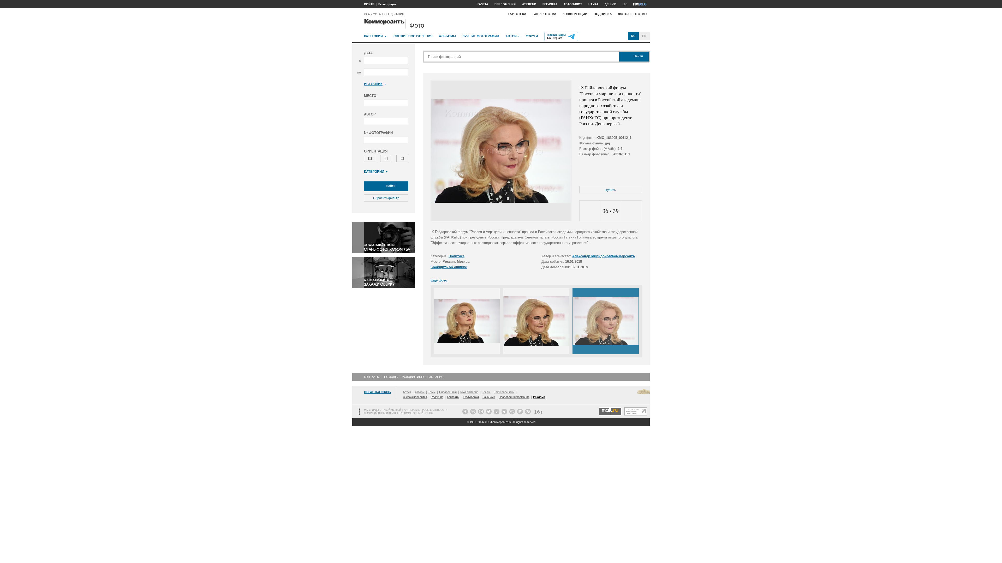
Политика (456, 256)
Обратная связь (377, 392)
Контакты (372, 376)
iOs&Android (471, 397)
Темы (432, 392)
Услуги (532, 36)
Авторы (512, 36)
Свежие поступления (413, 36)
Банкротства (544, 14)
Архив (407, 392)
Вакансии (488, 397)
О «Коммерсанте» (415, 397)
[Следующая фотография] (631, 211)
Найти (390, 186)
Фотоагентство (632, 14)
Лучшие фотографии (480, 36)
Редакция (437, 397)
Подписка (603, 14)
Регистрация (387, 4)
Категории (373, 36)
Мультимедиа (469, 392)
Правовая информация (514, 397)
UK (625, 4)
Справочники (448, 392)
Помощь (391, 376)
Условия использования (422, 376)
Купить (610, 190)
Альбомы (447, 36)
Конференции (575, 14)
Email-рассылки (504, 392)
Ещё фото (439, 280)
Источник (373, 84)
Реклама (539, 397)
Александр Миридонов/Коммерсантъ (603, 256)
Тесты (486, 392)
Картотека (517, 14)
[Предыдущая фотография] (590, 211)
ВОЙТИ (369, 4)
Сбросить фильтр (386, 198)
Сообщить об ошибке (449, 267)
